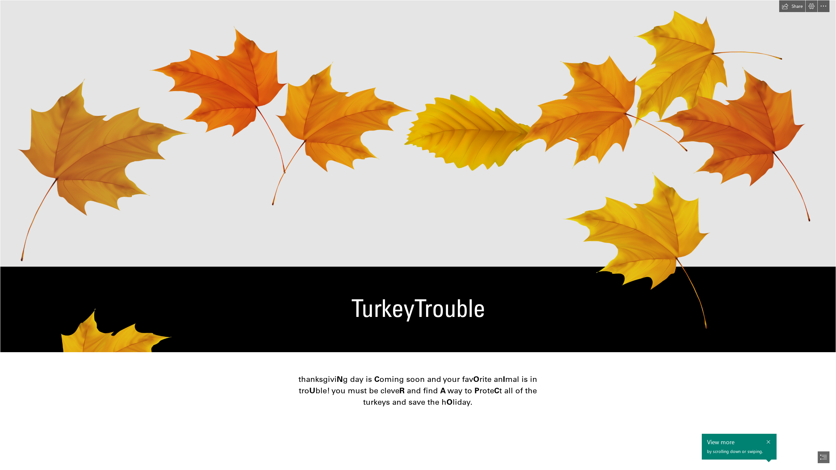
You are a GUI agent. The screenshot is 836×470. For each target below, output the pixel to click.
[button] (792, 6)
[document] (418, 235)
